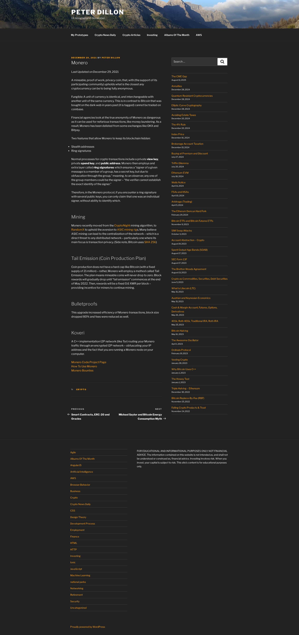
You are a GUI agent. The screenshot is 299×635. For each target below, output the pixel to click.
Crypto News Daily (105, 34)
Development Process (82, 523)
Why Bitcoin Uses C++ (183, 369)
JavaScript (76, 568)
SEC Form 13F (179, 259)
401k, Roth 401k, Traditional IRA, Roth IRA (194, 320)
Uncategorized (78, 607)
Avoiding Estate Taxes (183, 114)
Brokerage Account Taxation (187, 143)
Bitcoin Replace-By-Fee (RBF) (187, 398)
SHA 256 (150, 242)
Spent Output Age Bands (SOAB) (189, 249)
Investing (152, 34)
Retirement (76, 594)
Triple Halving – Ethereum (185, 388)
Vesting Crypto (179, 359)
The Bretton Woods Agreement (188, 269)
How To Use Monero (84, 366)
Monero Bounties (82, 370)
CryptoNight (122, 225)
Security (74, 601)
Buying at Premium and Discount (189, 153)
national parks (78, 581)
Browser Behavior (80, 484)
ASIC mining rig (127, 229)
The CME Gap (179, 76)
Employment (77, 529)
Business (75, 491)
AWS (199, 34)
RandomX (77, 229)
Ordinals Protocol (181, 349)
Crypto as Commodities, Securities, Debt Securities (199, 278)
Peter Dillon (97, 12)
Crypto (81, 389)
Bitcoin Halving (179, 330)
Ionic (73, 562)
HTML (73, 542)
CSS (72, 510)
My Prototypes (79, 34)
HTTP (73, 549)
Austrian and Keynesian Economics (190, 297)
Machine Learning (80, 575)
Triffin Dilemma (180, 163)
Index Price (177, 134)
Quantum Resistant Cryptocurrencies (192, 95)
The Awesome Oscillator (184, 340)
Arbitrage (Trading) (181, 201)
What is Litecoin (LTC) (183, 288)
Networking (76, 588)
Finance (74, 536)
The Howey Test (180, 378)
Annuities (176, 86)
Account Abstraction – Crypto (187, 240)
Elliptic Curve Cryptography (186, 105)
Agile (73, 452)
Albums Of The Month (176, 34)
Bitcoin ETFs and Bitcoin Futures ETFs (192, 220)
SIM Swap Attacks (181, 230)
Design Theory (78, 517)
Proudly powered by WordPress (87, 626)
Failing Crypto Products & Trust (188, 407)
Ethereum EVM (180, 172)
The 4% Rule (178, 124)
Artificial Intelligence (81, 471)
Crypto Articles (131, 34)
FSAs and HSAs (180, 191)
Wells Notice (178, 182)
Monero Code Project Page (88, 362)
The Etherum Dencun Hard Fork (188, 211)
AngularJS (75, 465)
